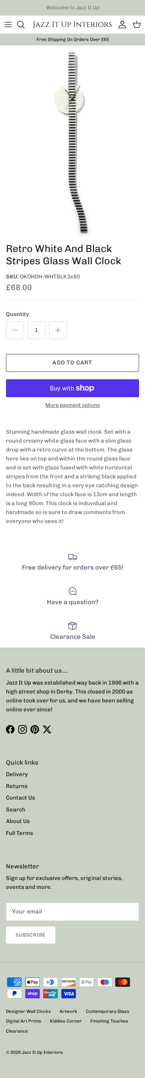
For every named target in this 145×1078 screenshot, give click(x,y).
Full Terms (19, 833)
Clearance (17, 1031)
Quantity (17, 314)
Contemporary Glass (107, 1011)
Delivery (17, 774)
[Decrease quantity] (15, 330)
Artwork (68, 1011)
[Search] (24, 24)
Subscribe (31, 935)
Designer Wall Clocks (28, 1011)
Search (15, 809)
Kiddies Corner (66, 1021)
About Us (18, 821)
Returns (17, 786)
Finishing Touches (109, 1021)
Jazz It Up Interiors (42, 1052)
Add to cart (72, 362)
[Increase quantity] (58, 330)
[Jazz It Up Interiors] (72, 24)
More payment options (72, 405)
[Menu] (8, 24)
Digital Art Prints (23, 1021)
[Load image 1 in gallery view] (72, 142)
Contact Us (20, 797)
